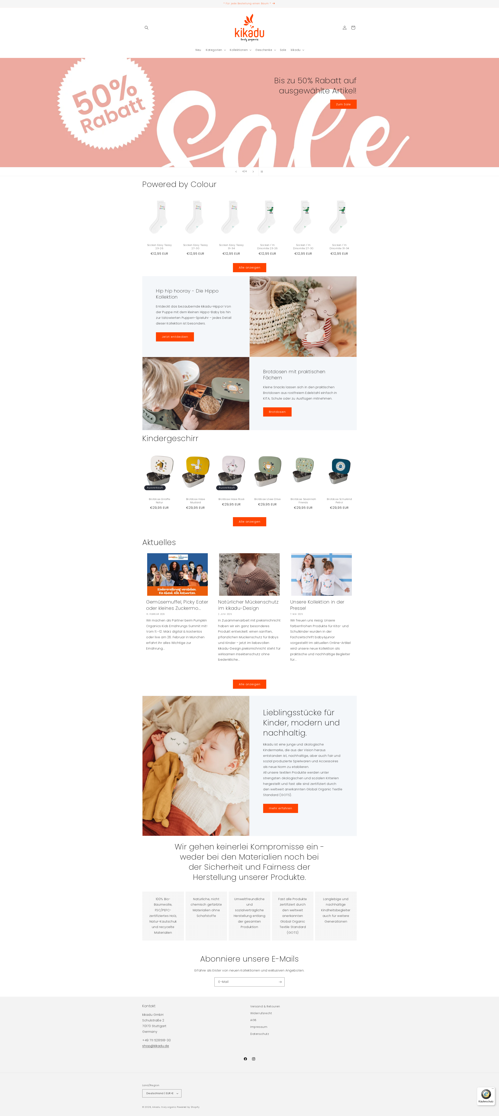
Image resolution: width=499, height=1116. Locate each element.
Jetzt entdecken (134, 119)
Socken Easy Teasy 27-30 (195, 246)
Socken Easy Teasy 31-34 (231, 246)
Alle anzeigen (249, 267)
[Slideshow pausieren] (263, 171)
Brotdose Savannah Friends (303, 501)
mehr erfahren (280, 808)
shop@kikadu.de (155, 1046)
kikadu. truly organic (164, 1107)
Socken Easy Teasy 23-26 (159, 246)
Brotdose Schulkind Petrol (339, 501)
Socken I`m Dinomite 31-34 (339, 246)
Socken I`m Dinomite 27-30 (303, 246)
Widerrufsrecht (261, 1013)
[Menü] (492, 1089)
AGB (253, 1020)
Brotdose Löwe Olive (267, 499)
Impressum (258, 1027)
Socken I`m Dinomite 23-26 (267, 246)
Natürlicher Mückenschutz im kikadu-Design (248, 605)
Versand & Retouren (265, 1006)
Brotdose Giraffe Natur (159, 501)
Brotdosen (277, 412)
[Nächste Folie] (253, 171)
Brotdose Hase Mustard (195, 501)
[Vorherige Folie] (236, 171)
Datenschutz (259, 1034)
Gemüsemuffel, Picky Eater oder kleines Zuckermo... (177, 605)
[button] (146, 27)
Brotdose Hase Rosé (231, 499)
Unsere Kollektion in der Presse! (317, 605)
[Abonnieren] (280, 982)
